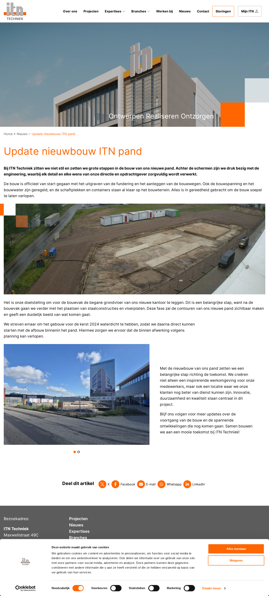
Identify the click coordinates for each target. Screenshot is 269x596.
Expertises (79, 531)
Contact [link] (203, 11)
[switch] (116, 588)
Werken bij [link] (164, 11)
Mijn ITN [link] (247, 11)
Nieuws (22, 134)
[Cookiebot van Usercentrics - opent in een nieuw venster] (25, 588)
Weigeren (236, 560)
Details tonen (211, 588)
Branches (78, 537)
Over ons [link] (70, 11)
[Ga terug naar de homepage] (15, 11)
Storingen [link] (223, 11)
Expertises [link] (113, 11)
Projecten (78, 518)
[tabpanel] (77, 394)
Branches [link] (138, 11)
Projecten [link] (90, 11)
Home (8, 134)
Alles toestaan (236, 548)
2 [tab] (78, 452)
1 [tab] (74, 452)
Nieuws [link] (185, 11)
